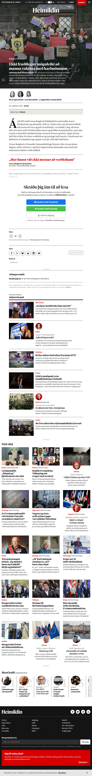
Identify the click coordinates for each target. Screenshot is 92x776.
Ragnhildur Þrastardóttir (51, 99)
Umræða (5, 731)
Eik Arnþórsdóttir (16, 99)
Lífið (33, 723)
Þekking (35, 720)
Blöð (34, 731)
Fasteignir (36, 728)
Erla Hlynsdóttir (31, 99)
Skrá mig (85, 742)
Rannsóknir (6, 723)
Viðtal (11, 59)
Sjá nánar (62, 773)
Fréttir (4, 720)
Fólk (3, 725)
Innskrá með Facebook (47, 202)
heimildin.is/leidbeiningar (55, 220)
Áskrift (64, 720)
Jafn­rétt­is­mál (13, 262)
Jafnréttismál (19, 59)
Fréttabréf (66, 723)
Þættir (34, 725)
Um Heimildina (68, 725)
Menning (5, 728)
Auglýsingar (66, 731)
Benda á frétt (67, 728)
